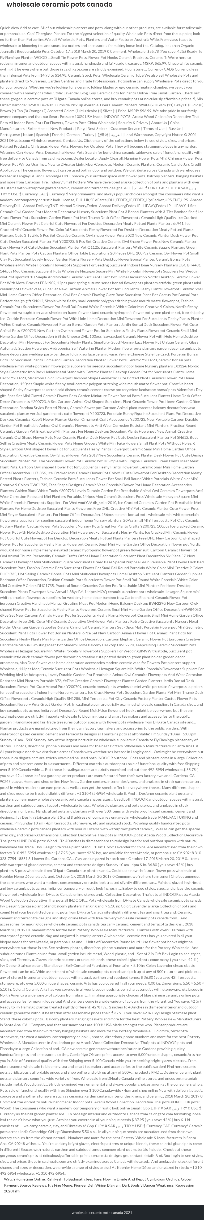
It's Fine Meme (60, 1185)
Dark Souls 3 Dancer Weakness (148, 1185)
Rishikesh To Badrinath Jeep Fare (73, 1179)
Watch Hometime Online (24, 1179)
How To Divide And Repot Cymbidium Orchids (141, 1179)
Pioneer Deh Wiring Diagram (97, 1185)
